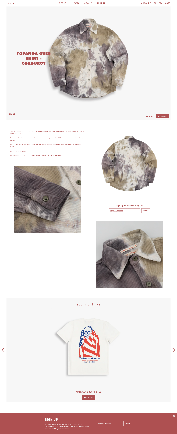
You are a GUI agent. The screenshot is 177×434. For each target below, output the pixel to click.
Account (146, 3)
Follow (158, 3)
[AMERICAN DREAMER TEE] (88, 346)
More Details (88, 397)
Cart (168, 3)
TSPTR (10, 3)
